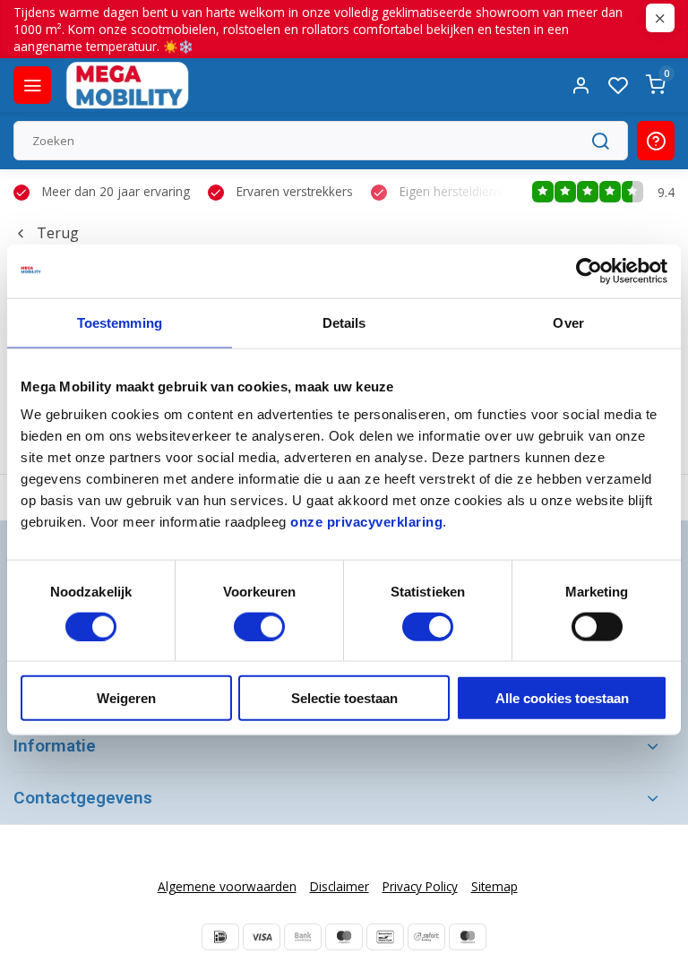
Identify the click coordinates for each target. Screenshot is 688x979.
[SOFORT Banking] (426, 936)
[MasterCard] (467, 936)
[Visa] (261, 936)
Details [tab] (344, 322)
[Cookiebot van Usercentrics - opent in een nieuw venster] (589, 270)
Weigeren (126, 698)
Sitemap (494, 886)
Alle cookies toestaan (562, 698)
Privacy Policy (420, 886)
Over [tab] (568, 322)
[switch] (259, 626)
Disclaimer (339, 886)
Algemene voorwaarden (227, 886)
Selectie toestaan (344, 698)
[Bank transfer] (303, 936)
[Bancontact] (385, 936)
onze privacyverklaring (366, 521)
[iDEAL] (220, 936)
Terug (58, 233)
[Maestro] (344, 936)
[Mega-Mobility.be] (127, 85)
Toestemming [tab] (119, 322)
